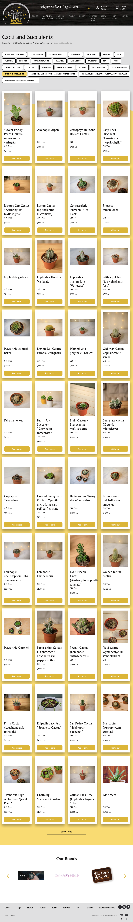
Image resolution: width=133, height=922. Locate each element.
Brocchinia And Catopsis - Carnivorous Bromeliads (53, 74)
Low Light (31, 67)
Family (72, 16)
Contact (66, 908)
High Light (75, 54)
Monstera (46, 67)
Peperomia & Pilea (64, 67)
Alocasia (9, 61)
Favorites (92, 61)
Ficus (116, 61)
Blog (79, 908)
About (7, 908)
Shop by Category (43, 43)
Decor (82, 16)
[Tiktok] (128, 907)
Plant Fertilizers (119, 67)
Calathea (60, 61)
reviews (42, 908)
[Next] (125, 876)
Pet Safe (82, 67)
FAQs (19, 908)
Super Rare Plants (41, 61)
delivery (30, 908)
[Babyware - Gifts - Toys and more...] (16, 23)
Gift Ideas (114, 17)
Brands (125, 16)
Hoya (119, 54)
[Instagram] (124, 907)
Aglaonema (92, 54)
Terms (54, 908)
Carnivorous (76, 61)
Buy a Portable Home (107, 908)
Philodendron (98, 67)
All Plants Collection (47, 17)
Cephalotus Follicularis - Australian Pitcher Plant (104, 74)
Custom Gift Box (93, 18)
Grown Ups (104, 17)
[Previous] (8, 876)
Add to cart (17, 158)
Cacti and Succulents (63, 43)
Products (6, 43)
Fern (105, 61)
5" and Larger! (37, 54)
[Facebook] (120, 907)
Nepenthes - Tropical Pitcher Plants (20, 80)
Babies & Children (60, 17)
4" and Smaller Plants (14, 54)
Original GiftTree (12, 67)
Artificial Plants (56, 54)
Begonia (106, 54)
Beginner (23, 61)
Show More (66, 832)
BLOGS (35, 16)
